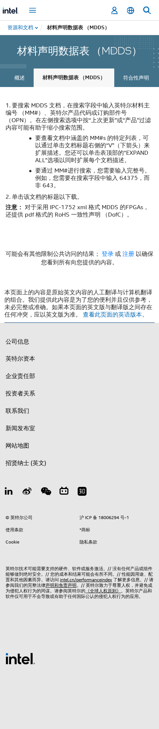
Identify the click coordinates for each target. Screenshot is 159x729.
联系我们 (17, 411)
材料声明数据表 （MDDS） (74, 77)
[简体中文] (130, 10)
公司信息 (17, 341)
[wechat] (45, 492)
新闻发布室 (20, 428)
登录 (107, 254)
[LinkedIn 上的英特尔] (9, 492)
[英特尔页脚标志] (20, 658)
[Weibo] (27, 492)
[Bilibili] (64, 492)
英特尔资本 (20, 358)
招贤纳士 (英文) (26, 463)
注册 (129, 254)
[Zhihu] (82, 492)
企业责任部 (20, 376)
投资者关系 (20, 393)
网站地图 (17, 445)
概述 (19, 77)
